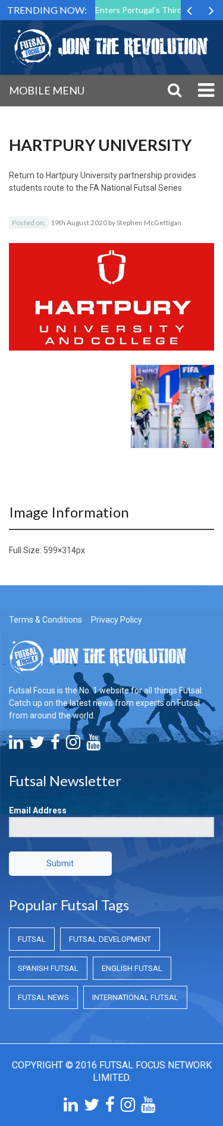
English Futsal (132, 968)
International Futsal (135, 997)
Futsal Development (110, 939)
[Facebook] (55, 745)
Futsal (32, 939)
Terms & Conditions (45, 619)
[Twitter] (37, 745)
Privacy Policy (116, 619)
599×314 (59, 550)
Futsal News (43, 997)
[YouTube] (93, 745)
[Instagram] (73, 745)
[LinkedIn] (16, 745)
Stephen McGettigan (149, 222)
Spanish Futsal (48, 968)
